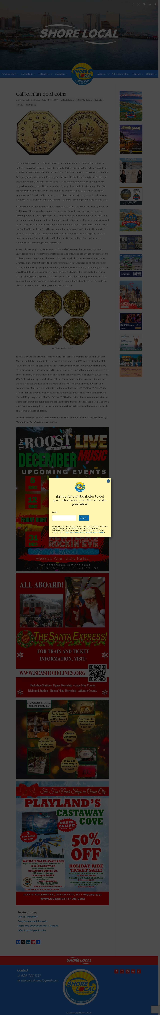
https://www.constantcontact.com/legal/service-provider (84, 532)
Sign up (83, 518)
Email (55, 512)
